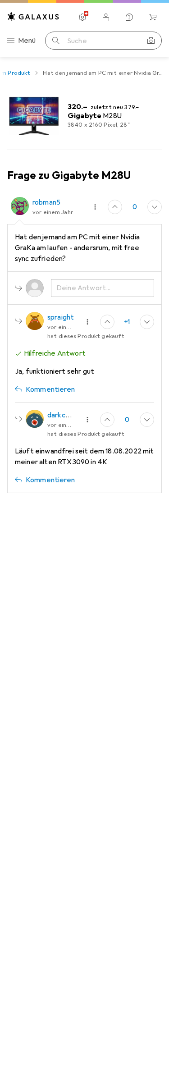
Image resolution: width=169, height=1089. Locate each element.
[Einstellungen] (82, 17)
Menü (27, 40)
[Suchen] (56, 40)
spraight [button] (60, 317)
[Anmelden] (106, 17)
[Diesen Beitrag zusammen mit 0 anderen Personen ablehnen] (154, 207)
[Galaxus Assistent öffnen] (129, 17)
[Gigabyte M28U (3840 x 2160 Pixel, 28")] (84, 116)
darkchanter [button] (67, 415)
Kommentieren (50, 389)
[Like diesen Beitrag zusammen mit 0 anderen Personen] (115, 207)
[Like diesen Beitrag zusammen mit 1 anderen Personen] (107, 322)
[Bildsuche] (151, 41)
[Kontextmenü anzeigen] (95, 207)
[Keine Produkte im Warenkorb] (153, 17)
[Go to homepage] (33, 16)
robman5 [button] (46, 202)
